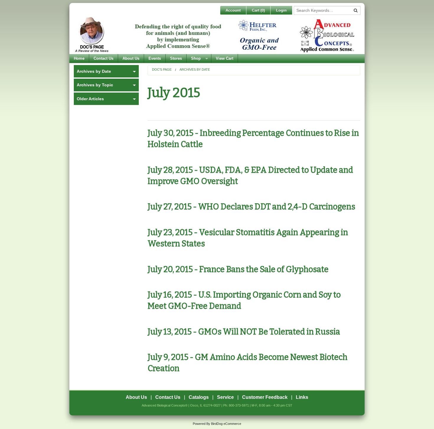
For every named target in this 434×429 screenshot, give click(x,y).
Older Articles (90, 98)
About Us (131, 58)
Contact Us (103, 58)
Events (155, 58)
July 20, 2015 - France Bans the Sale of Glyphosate (238, 269)
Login (281, 10)
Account (233, 10)
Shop (196, 58)
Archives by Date (195, 69)
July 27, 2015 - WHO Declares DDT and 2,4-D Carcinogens (251, 206)
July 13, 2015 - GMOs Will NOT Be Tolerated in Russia (244, 331)
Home (79, 58)
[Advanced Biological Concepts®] (215, 35)
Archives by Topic (95, 84)
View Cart (224, 58)
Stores (176, 58)
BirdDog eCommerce (226, 423)
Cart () (258, 10)
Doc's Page (162, 69)
